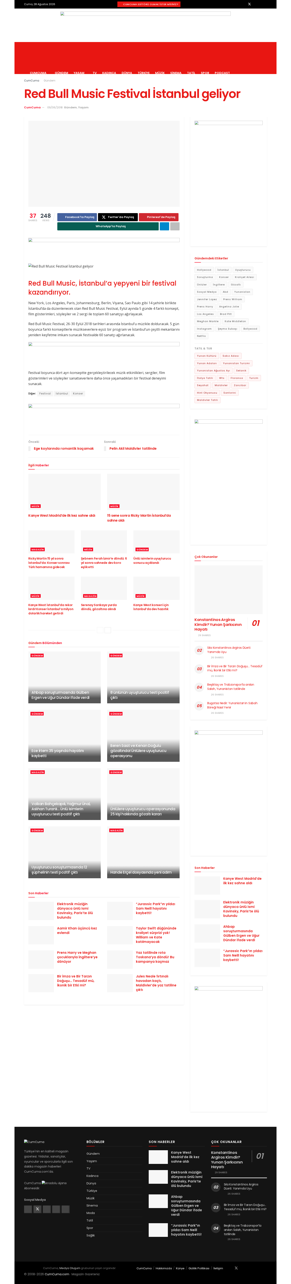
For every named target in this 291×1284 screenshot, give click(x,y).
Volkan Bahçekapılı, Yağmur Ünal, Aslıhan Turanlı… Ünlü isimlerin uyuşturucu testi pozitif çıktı (61, 809)
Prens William (232, 299)
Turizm (253, 378)
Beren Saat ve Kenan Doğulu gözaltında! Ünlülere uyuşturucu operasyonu (138, 750)
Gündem (61, 73)
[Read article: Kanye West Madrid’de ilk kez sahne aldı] (64, 492)
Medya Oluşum (69, 1268)
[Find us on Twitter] (249, 4)
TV (95, 73)
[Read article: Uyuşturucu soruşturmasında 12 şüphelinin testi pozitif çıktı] (64, 852)
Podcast (222, 73)
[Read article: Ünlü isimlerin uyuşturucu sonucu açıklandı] (156, 541)
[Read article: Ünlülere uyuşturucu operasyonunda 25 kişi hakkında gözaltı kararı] (143, 794)
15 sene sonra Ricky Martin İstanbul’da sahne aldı (139, 518)
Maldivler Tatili (207, 400)
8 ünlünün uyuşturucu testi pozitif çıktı (139, 695)
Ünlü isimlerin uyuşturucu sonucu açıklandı (152, 560)
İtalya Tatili (205, 378)
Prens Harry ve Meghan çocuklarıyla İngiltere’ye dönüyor (77, 957)
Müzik (160, 73)
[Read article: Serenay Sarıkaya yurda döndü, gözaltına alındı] (104, 588)
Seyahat (203, 385)
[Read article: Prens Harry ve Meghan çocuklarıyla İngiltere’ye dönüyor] (41, 959)
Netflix (201, 336)
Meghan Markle (208, 321)
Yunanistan (242, 292)
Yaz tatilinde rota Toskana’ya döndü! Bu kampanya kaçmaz (155, 957)
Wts (222, 378)
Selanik (241, 370)
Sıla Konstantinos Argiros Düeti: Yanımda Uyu (229, 650)
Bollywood (250, 328)
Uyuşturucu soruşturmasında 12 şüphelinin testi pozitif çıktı (59, 870)
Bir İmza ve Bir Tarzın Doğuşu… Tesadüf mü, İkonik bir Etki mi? (75, 980)
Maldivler (221, 385)
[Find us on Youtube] (266, 4)
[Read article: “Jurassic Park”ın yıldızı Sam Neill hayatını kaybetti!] (120, 911)
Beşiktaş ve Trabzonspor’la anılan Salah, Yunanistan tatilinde (230, 686)
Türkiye (144, 73)
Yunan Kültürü (206, 356)
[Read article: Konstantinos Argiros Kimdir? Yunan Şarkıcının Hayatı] (228, 589)
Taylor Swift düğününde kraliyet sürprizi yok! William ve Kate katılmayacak (156, 935)
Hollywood (204, 270)
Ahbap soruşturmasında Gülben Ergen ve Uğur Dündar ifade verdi (60, 695)
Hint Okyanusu (207, 392)
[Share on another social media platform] (175, 226)
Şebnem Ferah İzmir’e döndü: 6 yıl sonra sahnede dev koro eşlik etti (104, 562)
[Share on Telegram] (164, 226)
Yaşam (79, 73)
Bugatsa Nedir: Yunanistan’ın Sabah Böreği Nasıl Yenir (232, 705)
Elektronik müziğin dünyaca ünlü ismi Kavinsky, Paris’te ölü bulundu (75, 911)
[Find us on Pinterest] (260, 4)
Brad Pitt (226, 314)
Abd (225, 292)
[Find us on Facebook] (244, 4)
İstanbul (62, 393)
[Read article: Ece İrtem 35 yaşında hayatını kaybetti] (64, 736)
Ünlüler (202, 284)
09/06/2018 (55, 107)
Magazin (38, 549)
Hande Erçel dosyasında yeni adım (141, 872)
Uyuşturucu (243, 270)
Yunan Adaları (207, 363)
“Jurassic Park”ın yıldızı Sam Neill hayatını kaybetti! (155, 908)
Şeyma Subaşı (227, 328)
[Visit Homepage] (60, 42)
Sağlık (90, 1235)
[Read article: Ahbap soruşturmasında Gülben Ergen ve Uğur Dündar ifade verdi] (64, 677)
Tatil (191, 73)
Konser (78, 393)
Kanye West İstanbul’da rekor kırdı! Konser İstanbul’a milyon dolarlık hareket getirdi (50, 609)
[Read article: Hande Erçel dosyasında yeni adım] (143, 852)
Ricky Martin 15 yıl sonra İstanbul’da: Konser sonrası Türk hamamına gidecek (48, 562)
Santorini (229, 392)
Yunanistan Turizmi (236, 363)
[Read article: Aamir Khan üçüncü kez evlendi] (41, 935)
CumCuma (38, 73)
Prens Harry (205, 306)
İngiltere (219, 284)
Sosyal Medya (207, 292)
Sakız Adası (231, 356)
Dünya (127, 73)
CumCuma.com (57, 1274)
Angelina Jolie (229, 306)
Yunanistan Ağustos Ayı (213, 370)
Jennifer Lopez (207, 299)
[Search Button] (265, 58)
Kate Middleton (235, 321)
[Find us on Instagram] (255, 4)
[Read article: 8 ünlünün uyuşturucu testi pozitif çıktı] (143, 677)
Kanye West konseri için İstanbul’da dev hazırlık (151, 607)
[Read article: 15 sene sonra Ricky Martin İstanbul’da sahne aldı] (143, 492)
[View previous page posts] (100, 630)
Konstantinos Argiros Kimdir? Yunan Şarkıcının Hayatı (218, 624)
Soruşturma (205, 277)
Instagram (204, 328)
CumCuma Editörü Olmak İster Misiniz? (150, 4)
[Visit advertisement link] (145, 25)
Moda (90, 1213)
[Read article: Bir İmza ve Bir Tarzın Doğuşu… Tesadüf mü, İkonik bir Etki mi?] (41, 983)
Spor (205, 73)
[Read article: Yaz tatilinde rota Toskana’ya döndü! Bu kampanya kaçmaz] (120, 959)
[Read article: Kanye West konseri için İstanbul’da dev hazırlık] (156, 588)
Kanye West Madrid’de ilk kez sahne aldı (61, 515)
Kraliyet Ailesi (244, 277)
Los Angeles (205, 314)
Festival (45, 393)
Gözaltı (236, 284)
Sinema (176, 73)
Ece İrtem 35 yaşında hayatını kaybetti (58, 753)
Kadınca (109, 73)
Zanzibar (240, 385)
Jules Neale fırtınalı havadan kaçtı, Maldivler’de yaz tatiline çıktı (156, 983)
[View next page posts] (108, 630)
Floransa (237, 378)
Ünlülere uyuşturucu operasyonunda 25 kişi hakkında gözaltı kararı (142, 811)
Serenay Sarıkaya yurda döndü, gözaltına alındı (99, 607)
